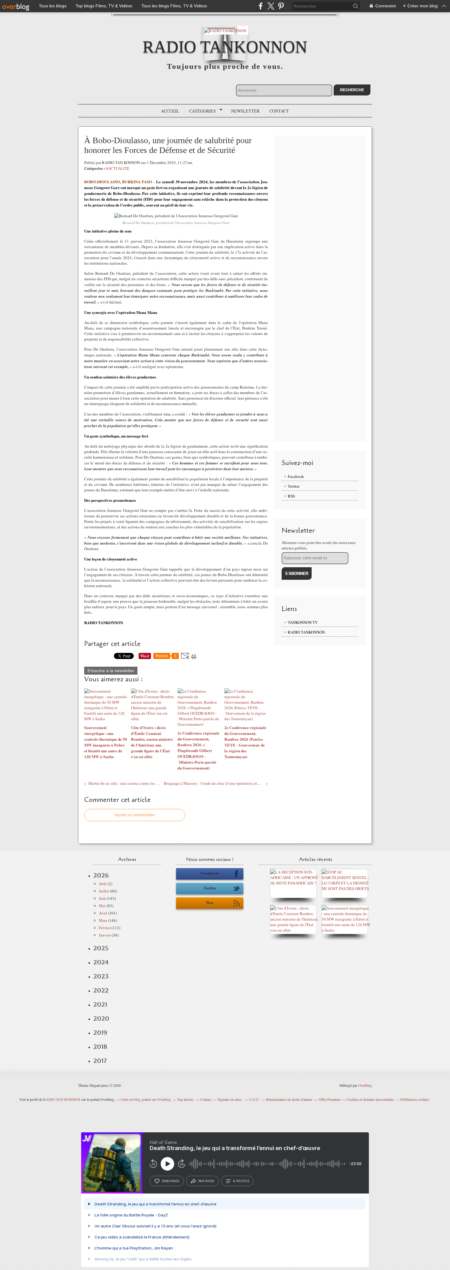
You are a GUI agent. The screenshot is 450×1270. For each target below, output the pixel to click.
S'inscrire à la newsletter (110, 670)
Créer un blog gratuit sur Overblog (146, 1099)
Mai (102, 905)
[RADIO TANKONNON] (225, 30)
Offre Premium (329, 1099)
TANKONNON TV (303, 622)
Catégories (200, 111)
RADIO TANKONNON (225, 46)
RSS (291, 496)
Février (105, 927)
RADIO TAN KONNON (62, 1099)
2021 (100, 1004)
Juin (102, 898)
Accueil (170, 111)
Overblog (365, 1085)
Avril (103, 913)
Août (103, 883)
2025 (101, 948)
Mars (103, 920)
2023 (101, 976)
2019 (100, 1032)
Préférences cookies (414, 1099)
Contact (279, 111)
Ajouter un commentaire (135, 815)
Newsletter (245, 111)
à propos (241, 1181)
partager (206, 1181)
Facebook (296, 476)
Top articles (185, 1099)
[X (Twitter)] (271, 5)
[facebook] (260, 5)
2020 (101, 1018)
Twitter (293, 486)
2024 (101, 962)
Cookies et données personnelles (370, 1099)
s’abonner (170, 1181)
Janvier (105, 935)
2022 (101, 990)
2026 (101, 875)
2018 (100, 1046)
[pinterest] (281, 5)
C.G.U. (254, 1099)
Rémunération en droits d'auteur (289, 1099)
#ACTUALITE (117, 168)
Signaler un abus (230, 1099)
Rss (209, 903)
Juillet (104, 891)
